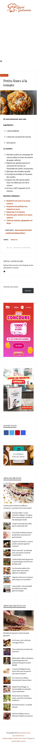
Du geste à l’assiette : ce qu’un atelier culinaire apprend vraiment (22, 543)
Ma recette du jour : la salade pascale (22, 706)
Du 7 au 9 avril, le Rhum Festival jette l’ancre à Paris (21, 679)
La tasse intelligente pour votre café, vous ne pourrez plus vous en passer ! (21, 671)
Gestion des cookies (20, 738)
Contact (23, 741)
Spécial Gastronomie (23, 248)
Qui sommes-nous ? (19, 736)
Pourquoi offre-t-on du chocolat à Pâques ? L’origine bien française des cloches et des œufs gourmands (22, 516)
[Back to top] (35, 745)
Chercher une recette (10, 287)
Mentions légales (8, 738)
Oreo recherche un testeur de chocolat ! (22, 650)
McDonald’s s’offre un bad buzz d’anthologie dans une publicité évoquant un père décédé (22, 661)
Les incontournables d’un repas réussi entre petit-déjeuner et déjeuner (21, 570)
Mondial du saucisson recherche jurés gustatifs (16, 634)
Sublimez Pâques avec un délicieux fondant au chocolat (22, 715)
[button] (1, 61)
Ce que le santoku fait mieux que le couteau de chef (22, 525)
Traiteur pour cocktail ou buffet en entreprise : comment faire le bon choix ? (17, 506)
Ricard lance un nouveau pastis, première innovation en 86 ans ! (22, 698)
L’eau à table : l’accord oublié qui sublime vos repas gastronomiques (22, 588)
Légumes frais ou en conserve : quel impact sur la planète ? (22, 578)
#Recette (14, 240)
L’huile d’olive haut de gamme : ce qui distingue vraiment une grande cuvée (23, 561)
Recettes (4, 75)
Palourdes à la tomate (15, 212)
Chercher (28, 291)
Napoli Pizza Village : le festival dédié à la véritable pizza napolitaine (21, 689)
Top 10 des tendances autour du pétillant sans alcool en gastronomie (22, 534)
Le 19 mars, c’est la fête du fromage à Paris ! (21, 641)
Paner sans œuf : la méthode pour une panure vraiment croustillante (22, 552)
